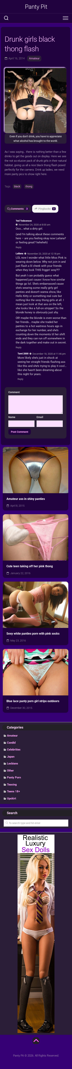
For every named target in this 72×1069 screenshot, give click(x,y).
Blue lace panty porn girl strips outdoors (32, 701)
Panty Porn (14, 777)
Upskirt (11, 798)
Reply (18, 247)
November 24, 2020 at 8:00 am (34, 224)
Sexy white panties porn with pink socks (32, 633)
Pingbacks (46, 208)
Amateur (34, 58)
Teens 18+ (13, 791)
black (17, 186)
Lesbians (12, 763)
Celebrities (13, 749)
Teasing (12, 784)
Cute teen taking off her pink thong (29, 566)
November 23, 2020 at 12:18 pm (43, 253)
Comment (14, 392)
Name (11, 417)
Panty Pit (36, 6)
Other (10, 770)
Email (40, 417)
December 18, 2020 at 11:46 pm (49, 353)
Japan (10, 756)
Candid (11, 742)
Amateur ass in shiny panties (25, 499)
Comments (19, 208)
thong (28, 186)
